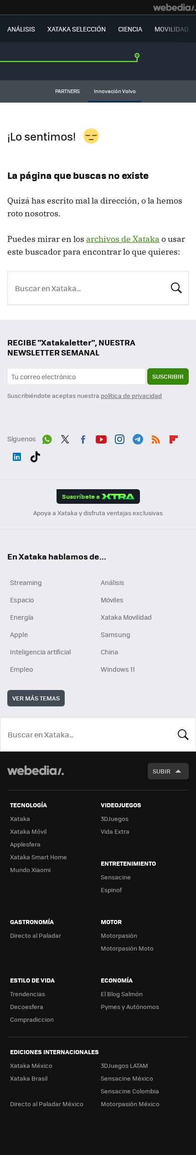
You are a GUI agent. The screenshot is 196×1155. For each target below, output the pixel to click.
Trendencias (27, 993)
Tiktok (35, 455)
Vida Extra (115, 831)
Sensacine (116, 877)
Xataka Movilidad (126, 617)
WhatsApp (47, 437)
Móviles (112, 599)
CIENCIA (130, 28)
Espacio (22, 599)
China (109, 651)
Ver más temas (36, 698)
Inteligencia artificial (40, 651)
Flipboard (173, 437)
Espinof (111, 889)
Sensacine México (127, 1078)
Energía (21, 617)
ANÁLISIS (21, 28)
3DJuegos (115, 818)
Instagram (119, 437)
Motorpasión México (130, 1103)
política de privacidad (131, 395)
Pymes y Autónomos (130, 1006)
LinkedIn (17, 455)
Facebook (83, 437)
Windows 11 (118, 669)
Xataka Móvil (28, 831)
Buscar (176, 287)
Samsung (115, 634)
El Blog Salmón (122, 993)
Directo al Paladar (35, 935)
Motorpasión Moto (127, 948)
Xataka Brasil (28, 1078)
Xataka (20, 818)
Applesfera (25, 844)
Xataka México (31, 1065)
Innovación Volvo (115, 91)
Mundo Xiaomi (30, 869)
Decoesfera (26, 1006)
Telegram (137, 437)
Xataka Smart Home (38, 856)
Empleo (21, 669)
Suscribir (168, 376)
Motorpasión (119, 935)
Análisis (112, 582)
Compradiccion (32, 1019)
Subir (161, 771)
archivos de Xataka (123, 239)
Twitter (65, 437)
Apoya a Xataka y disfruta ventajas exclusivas (98, 513)
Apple (19, 634)
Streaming (26, 582)
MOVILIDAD (172, 28)
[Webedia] (174, 7)
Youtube (101, 437)
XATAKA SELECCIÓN (76, 28)
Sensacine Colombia (130, 1091)
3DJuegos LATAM (124, 1065)
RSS (156, 437)
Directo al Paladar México (46, 1103)
